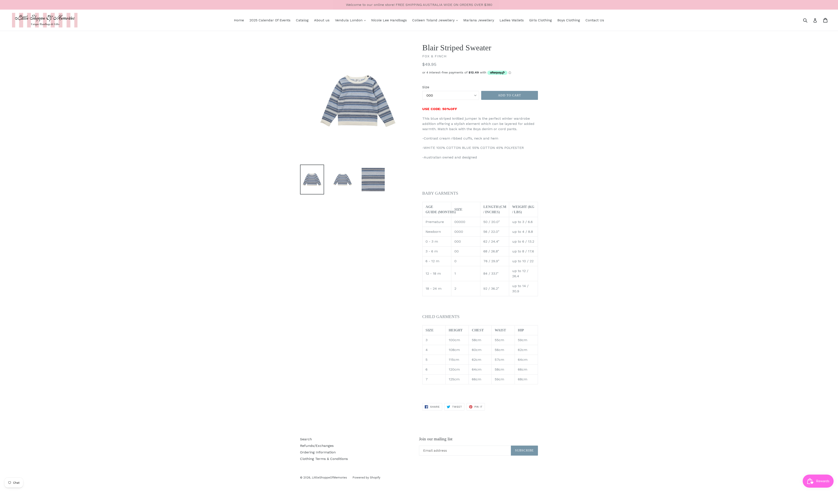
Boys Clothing (568, 20)
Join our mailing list (435, 439)
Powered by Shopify (366, 477)
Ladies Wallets (512, 20)
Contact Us (595, 20)
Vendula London (349, 20)
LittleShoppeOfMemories (329, 477)
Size (425, 87)
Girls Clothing (540, 20)
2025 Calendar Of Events (269, 20)
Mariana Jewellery (478, 20)
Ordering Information (318, 452)
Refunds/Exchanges (317, 446)
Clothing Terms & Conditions (324, 459)
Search (306, 439)
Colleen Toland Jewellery (434, 20)
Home (239, 20)
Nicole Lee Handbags (389, 20)
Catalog (302, 20)
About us (322, 20)
